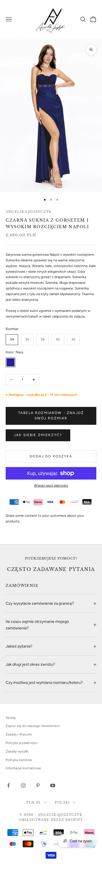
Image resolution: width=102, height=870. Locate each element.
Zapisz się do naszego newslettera (33, 726)
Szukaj (11, 718)
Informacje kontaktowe (23, 768)
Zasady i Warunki (19, 734)
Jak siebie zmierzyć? (38, 435)
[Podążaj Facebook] (8, 785)
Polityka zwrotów (19, 760)
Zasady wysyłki (17, 751)
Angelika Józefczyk (29, 212)
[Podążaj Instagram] (23, 785)
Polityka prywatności (21, 743)
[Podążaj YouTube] (53, 785)
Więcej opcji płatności (51, 485)
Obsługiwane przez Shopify (51, 820)
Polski (62, 802)
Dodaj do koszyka (51, 456)
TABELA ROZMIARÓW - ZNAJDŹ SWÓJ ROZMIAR (51, 416)
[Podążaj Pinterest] (38, 785)
